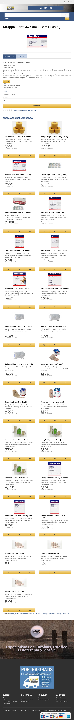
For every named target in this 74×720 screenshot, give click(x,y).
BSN (8, 83)
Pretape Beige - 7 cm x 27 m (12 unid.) (54, 137)
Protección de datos (27, 700)
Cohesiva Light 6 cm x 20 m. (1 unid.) (18, 326)
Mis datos (41, 698)
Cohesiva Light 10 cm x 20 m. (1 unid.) (19, 364)
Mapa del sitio (25, 701)
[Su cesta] (68, 2)
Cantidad (5, 97)
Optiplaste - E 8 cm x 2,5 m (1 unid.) (17, 250)
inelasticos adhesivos (24, 614)
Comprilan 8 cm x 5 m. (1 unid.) (16, 402)
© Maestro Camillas (9, 710)
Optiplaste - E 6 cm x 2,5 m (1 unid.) (53, 212)
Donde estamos (61, 700)
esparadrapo (37, 614)
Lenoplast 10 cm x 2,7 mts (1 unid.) (17, 478)
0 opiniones (17, 110)
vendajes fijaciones (48, 614)
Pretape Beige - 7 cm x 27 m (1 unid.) (18, 137)
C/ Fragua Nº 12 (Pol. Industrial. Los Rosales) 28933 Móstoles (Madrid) (42, 710)
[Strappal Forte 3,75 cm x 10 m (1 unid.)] (37, 41)
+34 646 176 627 (63, 701)
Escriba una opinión (29, 110)
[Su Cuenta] (65, 2)
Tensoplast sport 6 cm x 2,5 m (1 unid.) (55, 288)
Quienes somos (7, 698)
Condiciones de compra (10, 701)
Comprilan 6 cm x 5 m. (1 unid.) (52, 364)
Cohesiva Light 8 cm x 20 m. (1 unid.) (54, 326)
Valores (5, 700)
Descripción (9, 56)
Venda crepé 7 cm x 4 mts (50, 553)
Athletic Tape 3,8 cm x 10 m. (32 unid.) (18, 212)
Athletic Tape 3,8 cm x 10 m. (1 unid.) (54, 174)
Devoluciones (7, 703)
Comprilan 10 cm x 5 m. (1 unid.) (52, 402)
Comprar (37, 106)
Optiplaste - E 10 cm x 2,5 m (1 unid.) (54, 250)
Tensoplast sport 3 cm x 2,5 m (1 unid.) (55, 478)
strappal (66, 614)
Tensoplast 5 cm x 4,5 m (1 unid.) (17, 288)
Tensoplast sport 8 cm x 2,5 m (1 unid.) (19, 516)
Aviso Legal (24, 698)
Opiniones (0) (22, 56)
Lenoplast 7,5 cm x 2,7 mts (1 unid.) (53, 440)
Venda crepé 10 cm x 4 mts (15, 591)
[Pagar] (71, 2)
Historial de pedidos (44, 700)
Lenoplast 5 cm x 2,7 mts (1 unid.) (17, 440)
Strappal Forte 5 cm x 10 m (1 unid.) (18, 174)
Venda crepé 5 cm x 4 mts (14, 553)
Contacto (59, 698)
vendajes (13, 614)
